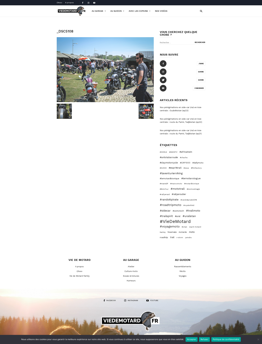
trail (172, 237)
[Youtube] (94, 2)
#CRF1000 (185, 162)
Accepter (191, 339)
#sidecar (165, 210)
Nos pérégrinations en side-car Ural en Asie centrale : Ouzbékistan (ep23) (180, 109)
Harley (163, 232)
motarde (183, 232)
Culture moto (131, 271)
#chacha (183, 157)
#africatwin (186, 152)
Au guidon (116, 11)
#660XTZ (173, 152)
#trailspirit (166, 216)
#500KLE (163, 152)
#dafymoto (197, 162)
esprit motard (195, 227)
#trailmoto (193, 210)
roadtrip (164, 237)
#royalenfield (188, 205)
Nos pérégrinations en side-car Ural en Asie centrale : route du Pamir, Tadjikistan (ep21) (181, 132)
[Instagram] (88, 2)
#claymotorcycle (169, 162)
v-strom (179, 238)
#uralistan (189, 216)
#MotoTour (164, 189)
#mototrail (178, 188)
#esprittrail (175, 167)
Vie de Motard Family (79, 276)
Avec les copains (138, 11)
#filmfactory (196, 168)
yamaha (188, 238)
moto (192, 231)
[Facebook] (83, 2)
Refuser (204, 339)
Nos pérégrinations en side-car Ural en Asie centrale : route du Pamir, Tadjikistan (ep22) (181, 120)
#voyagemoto (170, 226)
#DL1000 (163, 168)
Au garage (97, 11)
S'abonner (199, 88)
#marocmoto (176, 184)
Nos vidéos (161, 11)
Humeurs (131, 281)
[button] (201, 11)
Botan (184, 227)
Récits (183, 271)
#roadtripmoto (170, 205)
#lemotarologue (191, 178)
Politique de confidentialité (226, 339)
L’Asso (59, 3)
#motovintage (193, 189)
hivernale (172, 232)
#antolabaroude (169, 157)
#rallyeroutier (179, 194)
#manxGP (164, 184)
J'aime (201, 64)
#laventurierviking (171, 173)
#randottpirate (169, 199)
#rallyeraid (165, 194)
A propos (69, 3)
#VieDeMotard (175, 221)
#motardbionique (191, 184)
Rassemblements (182, 266)
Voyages (182, 276)
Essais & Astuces (131, 276)
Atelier (131, 266)
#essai (186, 168)
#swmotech (178, 211)
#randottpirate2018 (189, 200)
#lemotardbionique (169, 178)
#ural (177, 216)
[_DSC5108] (105, 69)
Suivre (201, 72)
